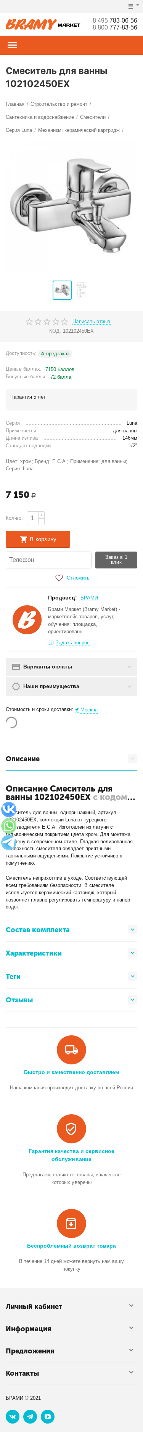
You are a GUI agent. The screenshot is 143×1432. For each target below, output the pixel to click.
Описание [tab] (23, 759)
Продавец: (62, 597)
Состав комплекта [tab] (38, 930)
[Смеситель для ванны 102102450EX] (71, 207)
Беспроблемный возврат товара (71, 1246)
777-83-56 (115, 27)
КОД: (55, 331)
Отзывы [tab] (19, 1000)
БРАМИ (89, 598)
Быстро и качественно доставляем (71, 1072)
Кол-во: (14, 518)
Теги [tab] (13, 976)
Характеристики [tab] (34, 953)
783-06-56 (115, 20)
